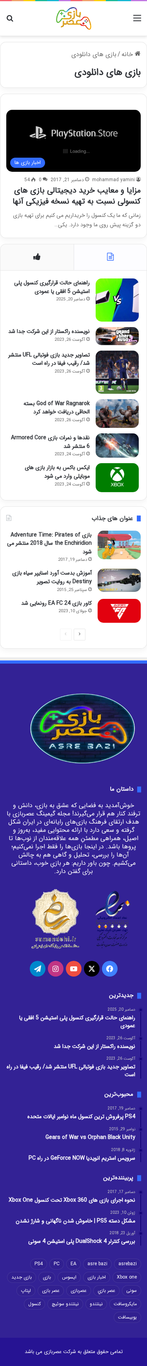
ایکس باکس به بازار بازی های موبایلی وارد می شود (57, 471)
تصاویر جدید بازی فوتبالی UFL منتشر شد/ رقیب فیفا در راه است (49, 359)
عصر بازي (106, 1290)
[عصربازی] (74, 18)
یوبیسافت (127, 1317)
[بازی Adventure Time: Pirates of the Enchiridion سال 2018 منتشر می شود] (119, 545)
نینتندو (96, 1304)
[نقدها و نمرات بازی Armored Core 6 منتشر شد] (117, 445)
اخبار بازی (96, 1277)
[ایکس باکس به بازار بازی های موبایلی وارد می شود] (117, 477)
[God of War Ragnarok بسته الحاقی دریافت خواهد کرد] (117, 413)
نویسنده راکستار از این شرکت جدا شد (49, 331)
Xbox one (127, 1277)
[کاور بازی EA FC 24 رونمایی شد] (119, 611)
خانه (128, 54)
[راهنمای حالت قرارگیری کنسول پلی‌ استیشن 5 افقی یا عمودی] (117, 300)
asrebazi (127, 1264)
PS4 (38, 1264)
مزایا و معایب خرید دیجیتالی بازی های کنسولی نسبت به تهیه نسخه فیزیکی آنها (77, 195)
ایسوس (69, 1277)
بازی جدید (21, 1277)
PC (57, 1264)
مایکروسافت (125, 1304)
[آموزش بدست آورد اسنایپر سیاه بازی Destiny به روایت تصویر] (119, 580)
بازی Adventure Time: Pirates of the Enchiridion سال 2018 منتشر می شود (49, 543)
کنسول (34, 1304)
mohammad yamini (113, 180)
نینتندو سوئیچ (65, 1304)
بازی (47, 1277)
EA (73, 1264)
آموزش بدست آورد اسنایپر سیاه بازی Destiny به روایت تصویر (52, 577)
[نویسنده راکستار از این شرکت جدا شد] (117, 336)
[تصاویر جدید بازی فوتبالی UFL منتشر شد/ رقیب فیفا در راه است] (117, 372)
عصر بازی (51, 1290)
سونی (131, 1290)
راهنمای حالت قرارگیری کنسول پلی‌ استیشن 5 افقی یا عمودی (52, 287)
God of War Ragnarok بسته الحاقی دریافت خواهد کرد (57, 408)
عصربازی (79, 1290)
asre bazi (97, 1264)
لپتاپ (26, 1290)
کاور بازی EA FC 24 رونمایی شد (56, 603)
